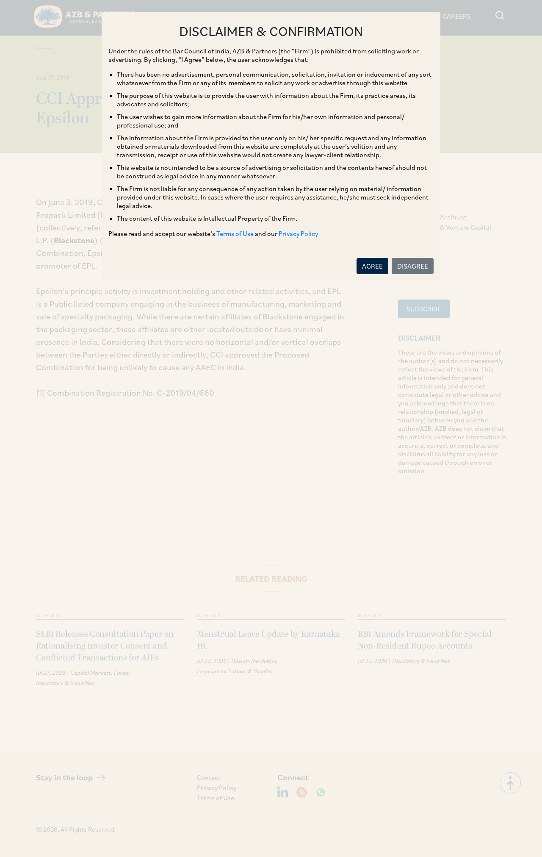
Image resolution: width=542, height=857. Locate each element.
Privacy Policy (298, 233)
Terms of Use (235, 233)
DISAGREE (412, 266)
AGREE (372, 266)
